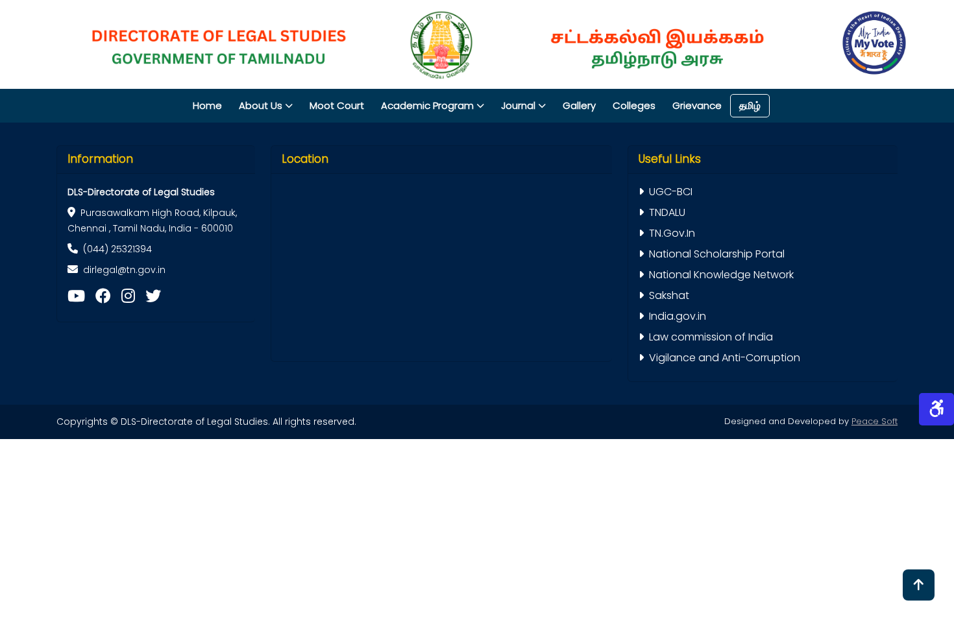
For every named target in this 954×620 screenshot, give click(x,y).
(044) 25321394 (117, 249)
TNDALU (667, 212)
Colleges (634, 105)
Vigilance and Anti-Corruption (724, 357)
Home (207, 105)
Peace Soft (874, 421)
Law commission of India (711, 336)
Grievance (697, 105)
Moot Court (337, 105)
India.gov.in (677, 316)
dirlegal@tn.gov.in (124, 269)
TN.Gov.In (672, 233)
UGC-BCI (670, 191)
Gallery (579, 105)
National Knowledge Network (721, 274)
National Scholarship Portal (717, 253)
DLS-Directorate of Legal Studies (141, 191)
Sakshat (669, 295)
